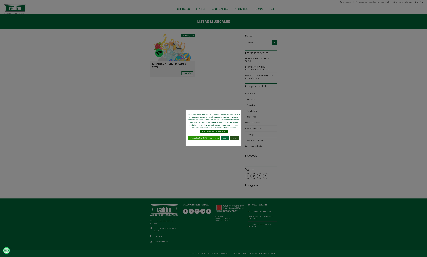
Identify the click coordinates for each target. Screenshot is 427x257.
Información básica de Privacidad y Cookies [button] (204, 138)
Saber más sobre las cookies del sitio (213, 131)
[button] (6, 250)
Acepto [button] (225, 138)
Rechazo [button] (234, 138)
